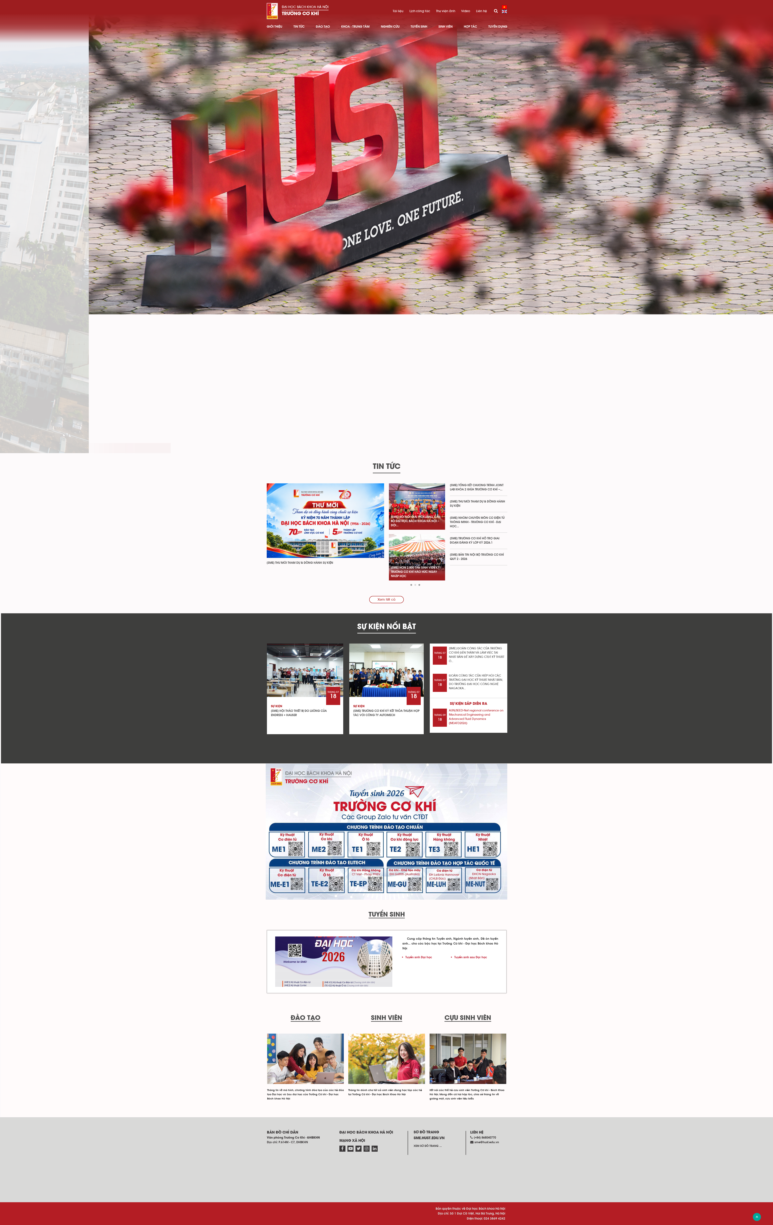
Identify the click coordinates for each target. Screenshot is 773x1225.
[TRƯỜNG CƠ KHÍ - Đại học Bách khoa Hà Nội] (272, 11)
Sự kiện (276, 706)
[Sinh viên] (386, 1058)
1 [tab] (411, 585)
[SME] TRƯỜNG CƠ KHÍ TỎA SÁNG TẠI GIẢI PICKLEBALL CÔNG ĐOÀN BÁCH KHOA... (416, 521)
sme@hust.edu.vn (486, 1142)
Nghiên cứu (390, 26)
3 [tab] (419, 585)
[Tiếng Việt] (504, 7)
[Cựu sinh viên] (468, 1058)
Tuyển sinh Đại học (418, 957)
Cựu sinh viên (467, 1018)
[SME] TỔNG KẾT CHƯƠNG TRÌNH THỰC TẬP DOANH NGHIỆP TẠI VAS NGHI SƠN (414, 572)
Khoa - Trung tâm (355, 26)
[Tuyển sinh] (333, 961)
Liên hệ (481, 11)
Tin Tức (299, 26)
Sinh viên (445, 26)
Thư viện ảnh (445, 11)
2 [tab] (415, 585)
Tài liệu (398, 11)
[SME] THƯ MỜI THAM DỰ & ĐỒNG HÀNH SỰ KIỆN (300, 562)
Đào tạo (323, 26)
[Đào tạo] (305, 1058)
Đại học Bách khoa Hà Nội (305, 7)
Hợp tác (470, 26)
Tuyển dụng (497, 26)
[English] (504, 11)
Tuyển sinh (419, 26)
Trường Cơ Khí (300, 14)
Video (465, 11)
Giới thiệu (274, 26)
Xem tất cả (386, 599)
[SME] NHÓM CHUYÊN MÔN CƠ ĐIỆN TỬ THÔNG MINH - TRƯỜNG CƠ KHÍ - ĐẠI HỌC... (477, 522)
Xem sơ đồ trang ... (428, 1146)
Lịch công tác (419, 11)
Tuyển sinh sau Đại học (470, 957)
